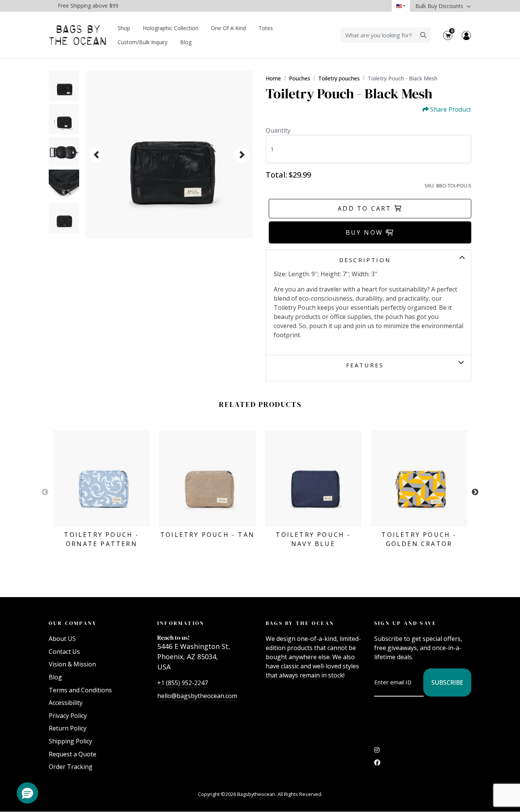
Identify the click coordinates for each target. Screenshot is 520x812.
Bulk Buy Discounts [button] (440, 6)
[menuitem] (124, 28)
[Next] (242, 154)
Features (365, 365)
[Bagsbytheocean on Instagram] (377, 751)
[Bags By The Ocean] (77, 35)
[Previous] (96, 154)
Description (365, 260)
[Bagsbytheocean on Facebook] (377, 764)
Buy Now (366, 232)
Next (475, 492)
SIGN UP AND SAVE (405, 623)
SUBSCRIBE (447, 682)
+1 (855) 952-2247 (182, 683)
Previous (45, 492)
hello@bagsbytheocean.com (197, 696)
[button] (27, 793)
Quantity (278, 130)
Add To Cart (366, 208)
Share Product (450, 110)
